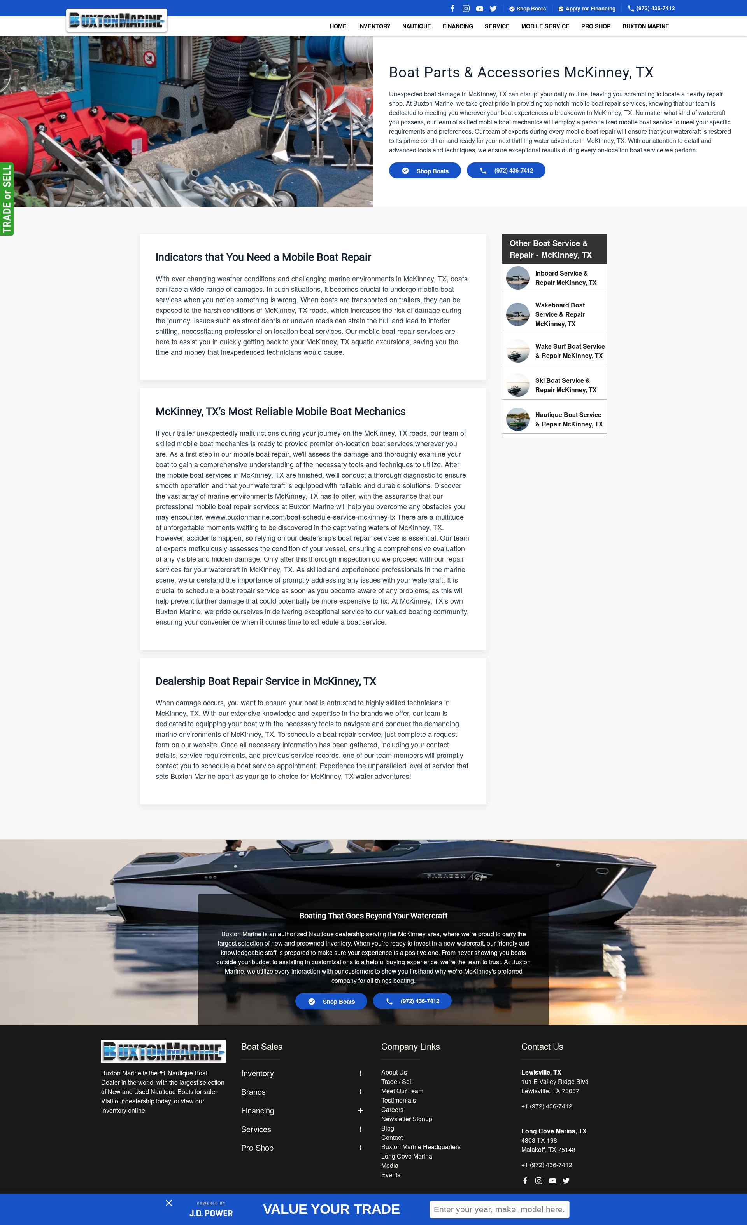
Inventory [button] (374, 26)
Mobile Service (545, 26)
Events (390, 1174)
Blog (387, 1128)
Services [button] (256, 1129)
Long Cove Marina (406, 1156)
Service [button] (497, 26)
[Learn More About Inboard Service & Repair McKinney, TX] (554, 278)
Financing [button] (257, 1110)
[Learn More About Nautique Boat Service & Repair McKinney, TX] (554, 419)
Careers (392, 1109)
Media (389, 1165)
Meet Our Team (402, 1090)
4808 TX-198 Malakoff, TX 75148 (548, 1145)
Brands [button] (253, 1091)
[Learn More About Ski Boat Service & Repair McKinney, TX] (554, 385)
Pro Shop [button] (596, 26)
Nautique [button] (416, 26)
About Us (394, 1072)
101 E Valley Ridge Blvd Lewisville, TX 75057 (555, 1086)
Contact (392, 1137)
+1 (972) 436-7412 (546, 1105)
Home (338, 26)
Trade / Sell (397, 1081)
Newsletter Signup (406, 1118)
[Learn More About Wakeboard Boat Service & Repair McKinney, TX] (554, 314)
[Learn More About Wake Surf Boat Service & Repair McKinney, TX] (554, 351)
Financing (458, 26)
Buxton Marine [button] (645, 26)
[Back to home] (116, 20)
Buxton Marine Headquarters (421, 1146)
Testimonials (398, 1100)
